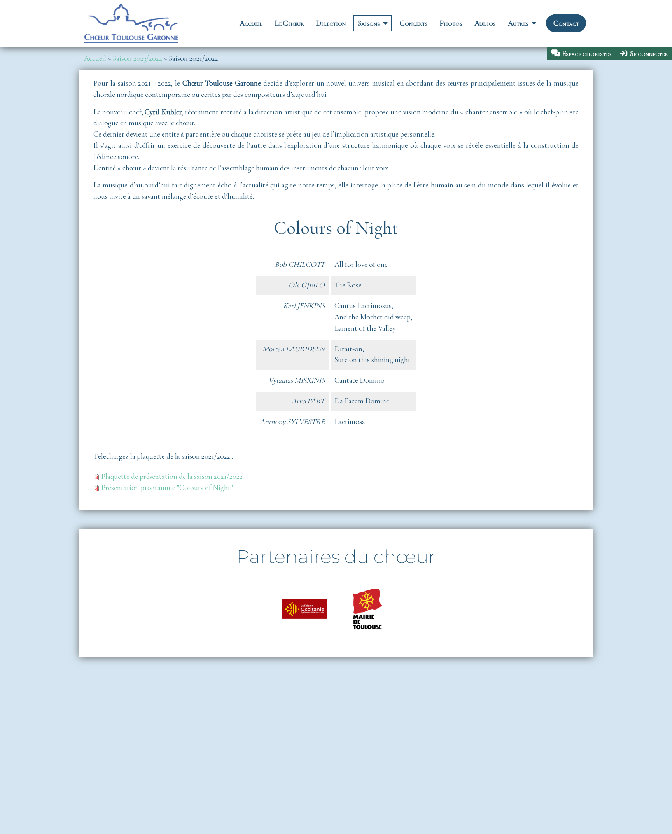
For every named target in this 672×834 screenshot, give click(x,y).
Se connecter (649, 53)
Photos (450, 23)
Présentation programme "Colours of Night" (167, 487)
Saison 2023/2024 (137, 58)
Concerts (414, 23)
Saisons (369, 23)
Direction (331, 23)
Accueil (251, 23)
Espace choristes (586, 53)
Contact (566, 23)
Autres (518, 23)
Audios (485, 23)
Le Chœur (289, 23)
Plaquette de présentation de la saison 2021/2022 (172, 476)
